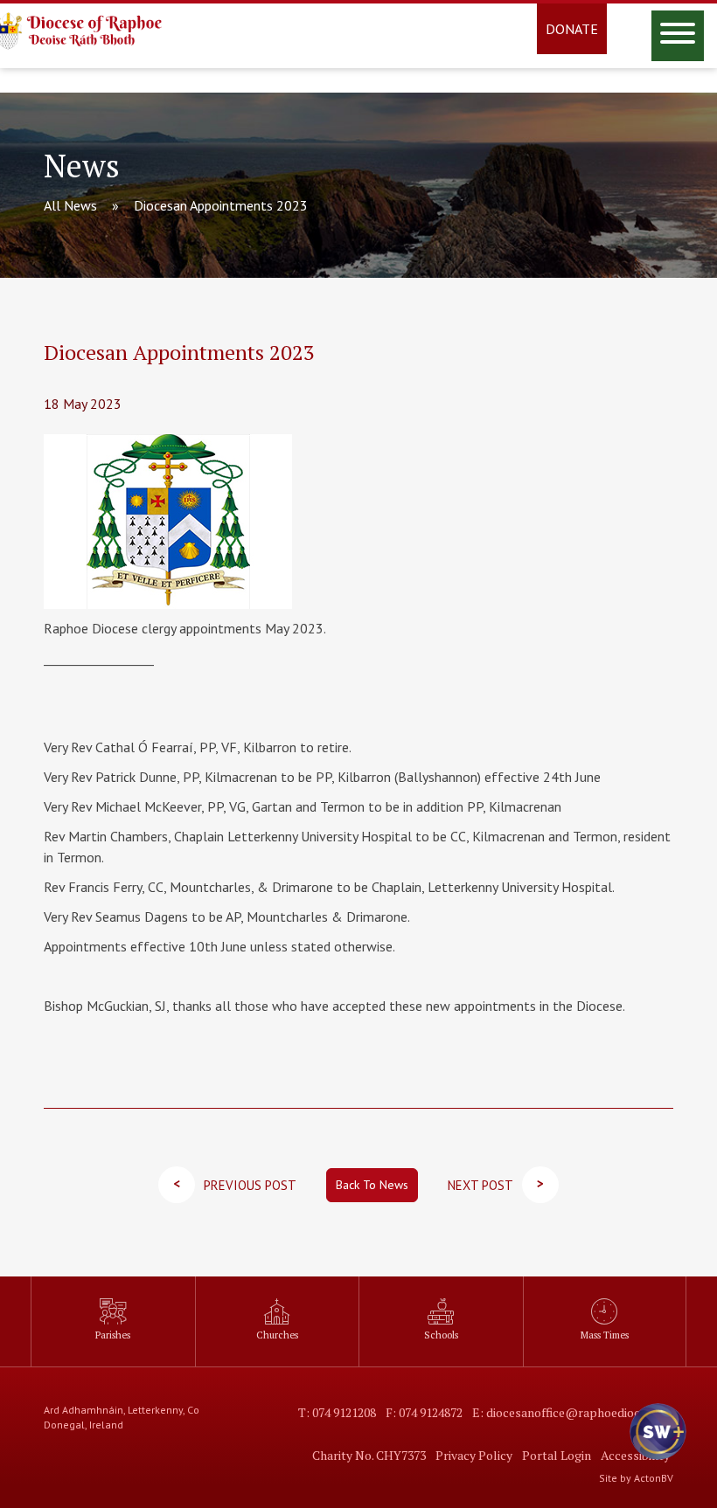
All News (70, 205)
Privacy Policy (473, 1455)
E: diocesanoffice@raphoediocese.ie (571, 1412)
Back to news (372, 1185)
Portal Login (556, 1455)
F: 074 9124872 (424, 1412)
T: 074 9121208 (337, 1412)
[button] (656, 1447)
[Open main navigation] (677, 35)
